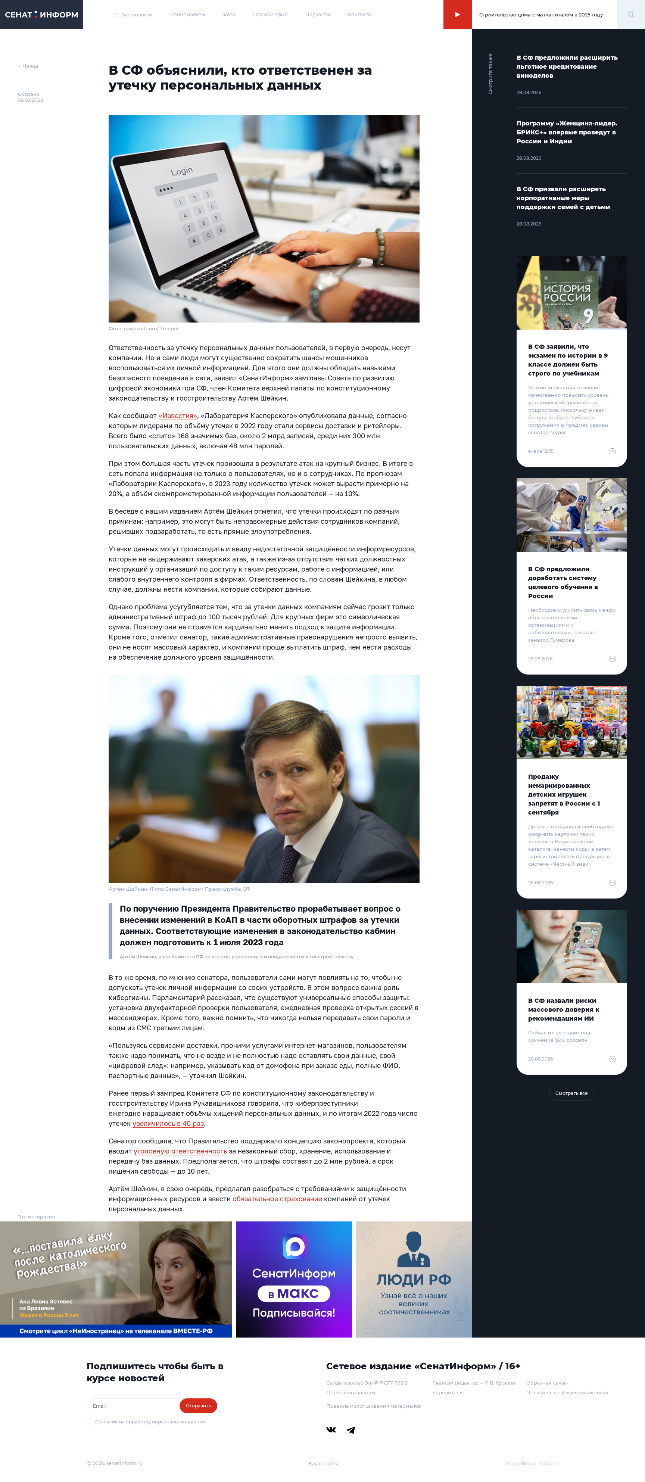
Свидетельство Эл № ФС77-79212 (367, 1383)
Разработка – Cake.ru (532, 1463)
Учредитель (447, 1392)
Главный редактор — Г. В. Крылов (473, 1383)
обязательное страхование (277, 1199)
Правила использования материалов (373, 1406)
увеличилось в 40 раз (168, 1123)
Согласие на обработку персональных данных (150, 1422)
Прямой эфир (270, 14)
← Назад (28, 66)
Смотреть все (571, 1093)
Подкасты (317, 14)
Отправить (198, 1405)
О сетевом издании (350, 1392)
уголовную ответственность (180, 1151)
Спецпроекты (187, 14)
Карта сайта (324, 1463)
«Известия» (178, 415)
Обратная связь (546, 1383)
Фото (228, 14)
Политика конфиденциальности (567, 1392)
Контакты (360, 14)
